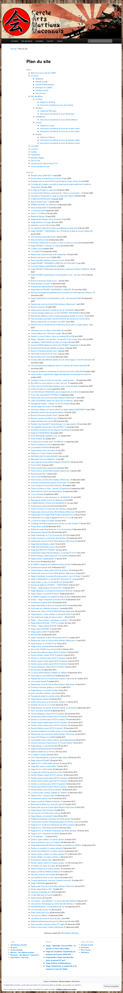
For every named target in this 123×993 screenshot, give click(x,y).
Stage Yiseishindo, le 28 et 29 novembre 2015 (49, 637)
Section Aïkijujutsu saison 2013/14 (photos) (48, 713)
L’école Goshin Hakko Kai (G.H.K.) (44, 163)
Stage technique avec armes (42, 421)
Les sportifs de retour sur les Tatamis (45, 877)
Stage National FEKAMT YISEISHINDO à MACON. (51, 289)
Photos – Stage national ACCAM (43, 625)
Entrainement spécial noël (41, 798)
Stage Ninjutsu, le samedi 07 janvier (45, 593)
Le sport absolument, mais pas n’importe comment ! (51, 880)
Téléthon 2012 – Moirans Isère (43, 795)
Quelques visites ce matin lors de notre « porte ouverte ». (53, 380)
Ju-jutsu (38, 122)
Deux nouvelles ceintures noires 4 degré (48, 924)
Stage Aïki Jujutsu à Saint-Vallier (43, 766)
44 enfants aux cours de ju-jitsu (43, 865)
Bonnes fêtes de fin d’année (42, 356)
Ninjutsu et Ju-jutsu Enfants (41, 453)
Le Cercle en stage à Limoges (42, 520)
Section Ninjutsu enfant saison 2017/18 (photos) (49, 555)
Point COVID (36, 465)
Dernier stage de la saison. (41, 406)
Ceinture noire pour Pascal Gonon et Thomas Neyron (52, 742)
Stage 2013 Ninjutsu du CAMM (43, 737)
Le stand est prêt (37, 210)
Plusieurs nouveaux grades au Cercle (45, 687)
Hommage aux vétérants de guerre (44, 608)
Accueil (13, 48)
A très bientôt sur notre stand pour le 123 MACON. (50, 497)
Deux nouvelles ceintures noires (43, 693)
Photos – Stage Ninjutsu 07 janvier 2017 (46, 587)
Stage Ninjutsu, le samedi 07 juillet (44, 816)
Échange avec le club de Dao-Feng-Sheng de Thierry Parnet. (55, 181)
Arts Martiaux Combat (19, 945)
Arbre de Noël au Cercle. (40, 283)
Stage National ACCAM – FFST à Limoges (47, 623)
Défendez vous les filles (40, 225)
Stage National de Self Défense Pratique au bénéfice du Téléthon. (56, 845)
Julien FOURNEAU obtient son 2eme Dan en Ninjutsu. (52, 400)
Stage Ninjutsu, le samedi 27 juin (43, 643)
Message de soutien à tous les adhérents (47, 500)
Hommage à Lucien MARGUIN (43, 675)
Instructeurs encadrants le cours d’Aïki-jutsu (57, 113)
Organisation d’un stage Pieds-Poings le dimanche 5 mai (53, 514)
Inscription (39, 41)
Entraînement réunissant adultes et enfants (47, 348)
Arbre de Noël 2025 (38, 207)
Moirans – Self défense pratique (22, 952)
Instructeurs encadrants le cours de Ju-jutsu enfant (60, 128)
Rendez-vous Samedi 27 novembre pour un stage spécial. (53, 424)
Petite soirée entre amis (40, 912)
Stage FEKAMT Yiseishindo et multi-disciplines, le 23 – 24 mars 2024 (58, 274)
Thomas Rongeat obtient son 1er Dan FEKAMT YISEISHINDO (55, 313)
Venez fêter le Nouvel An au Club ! (44, 353)
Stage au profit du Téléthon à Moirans (45, 801)
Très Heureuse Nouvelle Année (43, 236)
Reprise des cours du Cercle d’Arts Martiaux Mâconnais (53, 304)
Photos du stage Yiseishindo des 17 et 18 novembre (51, 529)
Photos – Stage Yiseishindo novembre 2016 (48, 599)
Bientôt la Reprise (38, 216)
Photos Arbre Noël (38, 526)
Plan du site (35, 160)
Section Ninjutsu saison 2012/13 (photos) (47, 775)
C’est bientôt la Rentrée (40, 447)
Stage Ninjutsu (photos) (40, 699)
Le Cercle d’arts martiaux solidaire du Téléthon (49, 792)
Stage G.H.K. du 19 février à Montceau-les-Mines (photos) (54, 830)
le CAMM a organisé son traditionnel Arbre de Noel (51, 564)
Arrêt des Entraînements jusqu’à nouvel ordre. (49, 482)
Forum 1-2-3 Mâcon (38, 213)
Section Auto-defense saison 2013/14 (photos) (49, 716)
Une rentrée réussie (38, 681)
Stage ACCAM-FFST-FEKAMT (43, 550)
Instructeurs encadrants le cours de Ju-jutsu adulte (60, 131)
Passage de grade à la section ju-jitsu (45, 696)
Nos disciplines (27, 41)
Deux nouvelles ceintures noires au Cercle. (48, 260)
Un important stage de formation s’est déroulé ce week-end (54, 228)
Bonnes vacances (38, 307)
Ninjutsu (38, 134)
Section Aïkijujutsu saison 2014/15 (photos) (48, 667)
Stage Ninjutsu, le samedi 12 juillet (44, 690)
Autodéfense (40, 116)
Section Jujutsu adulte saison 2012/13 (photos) (49, 781)
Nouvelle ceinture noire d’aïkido (43, 874)
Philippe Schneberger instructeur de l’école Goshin (50, 819)
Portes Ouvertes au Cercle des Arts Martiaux (48, 508)
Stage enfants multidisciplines (42, 558)
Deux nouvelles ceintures (41, 710)
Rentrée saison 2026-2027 (41, 175)
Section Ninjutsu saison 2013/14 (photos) (47, 728)
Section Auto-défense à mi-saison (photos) (47, 851)
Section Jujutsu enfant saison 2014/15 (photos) (49, 661)
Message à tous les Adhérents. (43, 459)
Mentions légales (37, 157)
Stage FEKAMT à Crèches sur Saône (45, 245)
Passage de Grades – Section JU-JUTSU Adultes (50, 403)
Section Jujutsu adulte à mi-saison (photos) (48, 839)
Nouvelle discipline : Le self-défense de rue (47, 906)
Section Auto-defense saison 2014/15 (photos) (49, 652)
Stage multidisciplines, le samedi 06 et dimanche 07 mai (53, 579)
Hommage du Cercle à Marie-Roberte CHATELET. (51, 462)
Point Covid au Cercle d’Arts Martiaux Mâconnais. (50, 470)
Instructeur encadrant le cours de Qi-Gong (56, 105)
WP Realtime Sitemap (69, 933)
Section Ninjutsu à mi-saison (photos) (45, 868)
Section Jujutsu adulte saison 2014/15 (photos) (49, 664)
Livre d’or (50, 41)
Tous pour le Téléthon (39, 915)
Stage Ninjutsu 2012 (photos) (42, 810)
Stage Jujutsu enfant (39, 631)
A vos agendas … (38, 836)
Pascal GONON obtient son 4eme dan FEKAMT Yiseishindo (54, 345)
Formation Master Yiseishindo (42, 266)
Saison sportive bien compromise (44, 468)
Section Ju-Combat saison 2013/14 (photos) (48, 719)
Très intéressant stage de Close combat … (47, 617)
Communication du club (40, 166)
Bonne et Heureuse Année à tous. (44, 280)
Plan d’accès (40, 93)
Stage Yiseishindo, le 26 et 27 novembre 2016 (49, 605)
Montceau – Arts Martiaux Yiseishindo (25, 955)
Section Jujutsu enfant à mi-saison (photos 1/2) (49, 862)
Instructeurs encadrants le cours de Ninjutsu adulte (60, 140)
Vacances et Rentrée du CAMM (43, 892)
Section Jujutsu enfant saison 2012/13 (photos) (49, 778)
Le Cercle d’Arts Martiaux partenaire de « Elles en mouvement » (56, 193)
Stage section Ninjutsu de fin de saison (46, 219)
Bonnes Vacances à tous (40, 257)
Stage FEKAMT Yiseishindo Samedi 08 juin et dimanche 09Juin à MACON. (60, 269)
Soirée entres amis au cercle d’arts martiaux (48, 702)
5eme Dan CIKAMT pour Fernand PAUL (46, 649)
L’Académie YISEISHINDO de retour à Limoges (49, 342)
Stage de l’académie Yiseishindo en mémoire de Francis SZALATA (57, 371)
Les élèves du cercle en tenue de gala (45, 918)
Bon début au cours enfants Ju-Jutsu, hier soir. (49, 383)
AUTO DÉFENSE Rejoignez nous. (44, 435)
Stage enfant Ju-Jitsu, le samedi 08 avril (46, 582)
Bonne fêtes (35, 561)
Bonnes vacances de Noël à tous (44, 418)
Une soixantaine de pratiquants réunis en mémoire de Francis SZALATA (59, 365)
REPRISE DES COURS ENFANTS (45, 456)
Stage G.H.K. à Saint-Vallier (41, 769)
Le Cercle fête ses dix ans (41, 909)
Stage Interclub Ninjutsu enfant (43, 547)
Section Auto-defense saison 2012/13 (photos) (49, 786)
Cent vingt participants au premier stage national (49, 757)
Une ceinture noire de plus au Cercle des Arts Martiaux (52, 903)
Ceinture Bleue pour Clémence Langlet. (46, 333)
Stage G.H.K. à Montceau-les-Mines (45, 827)
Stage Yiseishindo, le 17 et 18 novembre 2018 (49, 535)
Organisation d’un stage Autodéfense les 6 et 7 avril (51, 517)
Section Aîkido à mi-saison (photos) (45, 857)
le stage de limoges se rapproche (44, 190)
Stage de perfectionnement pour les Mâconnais (49, 921)
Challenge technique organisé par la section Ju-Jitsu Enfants (54, 523)
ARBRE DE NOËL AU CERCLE (43, 204)
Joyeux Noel (36, 476)
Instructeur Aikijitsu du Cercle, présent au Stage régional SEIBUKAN (57, 409)
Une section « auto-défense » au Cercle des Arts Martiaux (53, 901)
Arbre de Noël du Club (39, 239)
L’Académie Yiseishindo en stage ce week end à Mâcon (52, 196)
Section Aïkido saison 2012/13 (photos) (46, 789)
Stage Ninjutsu (36, 898)
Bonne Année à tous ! (39, 201)
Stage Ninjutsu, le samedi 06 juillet (44, 745)
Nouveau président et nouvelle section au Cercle (50, 731)
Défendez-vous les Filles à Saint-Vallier (46, 330)
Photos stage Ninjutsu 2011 (41, 889)
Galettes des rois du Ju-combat (43, 704)
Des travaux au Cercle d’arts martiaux (46, 813)
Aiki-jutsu (39, 108)
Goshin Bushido (17, 950)
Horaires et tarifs (41, 90)
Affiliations (39, 78)
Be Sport (14, 947)
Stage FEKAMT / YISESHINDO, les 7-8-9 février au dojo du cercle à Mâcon (60, 231)
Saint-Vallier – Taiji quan (20, 957)
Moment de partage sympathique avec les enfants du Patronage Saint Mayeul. (61, 292)
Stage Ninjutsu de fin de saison (43, 450)
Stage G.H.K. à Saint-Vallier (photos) (45, 763)
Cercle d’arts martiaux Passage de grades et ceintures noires (55, 821)
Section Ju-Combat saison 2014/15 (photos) (48, 658)
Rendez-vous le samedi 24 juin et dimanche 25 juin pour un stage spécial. (59, 324)
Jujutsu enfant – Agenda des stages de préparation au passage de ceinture (60, 374)
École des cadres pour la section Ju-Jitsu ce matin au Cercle (54, 242)
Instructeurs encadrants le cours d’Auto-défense (58, 119)
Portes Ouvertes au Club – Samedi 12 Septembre (50, 488)
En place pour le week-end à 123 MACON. (47, 441)
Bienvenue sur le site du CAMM (43, 73)
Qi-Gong (38, 99)
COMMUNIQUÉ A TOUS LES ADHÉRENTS (48, 503)
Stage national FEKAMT (40, 760)
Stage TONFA (36, 883)
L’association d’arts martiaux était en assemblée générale (53, 740)
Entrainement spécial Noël (41, 286)
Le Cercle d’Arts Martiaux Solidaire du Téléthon (49, 672)
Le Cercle (14, 41)
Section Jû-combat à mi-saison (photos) (46, 848)
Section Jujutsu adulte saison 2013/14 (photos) (49, 722)
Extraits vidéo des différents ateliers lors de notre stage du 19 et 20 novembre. (61, 359)
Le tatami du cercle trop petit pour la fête (46, 772)
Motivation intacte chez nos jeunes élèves (47, 412)
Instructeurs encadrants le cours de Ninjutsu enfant (60, 143)
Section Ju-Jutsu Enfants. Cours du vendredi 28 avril (51, 336)
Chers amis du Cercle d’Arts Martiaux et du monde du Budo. (54, 386)
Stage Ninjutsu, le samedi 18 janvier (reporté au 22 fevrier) (53, 707)
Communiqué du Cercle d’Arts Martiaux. (46, 485)
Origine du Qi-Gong (47, 102)
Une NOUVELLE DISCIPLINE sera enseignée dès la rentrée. (55, 391)
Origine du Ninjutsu (47, 137)
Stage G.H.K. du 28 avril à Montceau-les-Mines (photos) (53, 824)
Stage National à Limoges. (41, 222)
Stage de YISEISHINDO (40, 433)
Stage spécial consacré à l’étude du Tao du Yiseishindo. (52, 310)
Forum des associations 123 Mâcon (45, 394)
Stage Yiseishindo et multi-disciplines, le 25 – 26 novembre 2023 (56, 298)
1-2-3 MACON (36, 251)
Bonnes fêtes (36, 634)
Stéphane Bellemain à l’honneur (43, 751)
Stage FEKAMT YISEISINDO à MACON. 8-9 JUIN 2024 (53, 263)
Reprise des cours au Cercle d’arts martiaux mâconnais (53, 678)
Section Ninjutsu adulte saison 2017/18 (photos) (49, 570)
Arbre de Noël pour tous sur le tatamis (46, 842)
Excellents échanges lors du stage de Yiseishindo (50, 430)
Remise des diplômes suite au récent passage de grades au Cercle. (57, 316)
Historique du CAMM (43, 87)
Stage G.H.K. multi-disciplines (42, 646)
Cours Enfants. (37, 438)
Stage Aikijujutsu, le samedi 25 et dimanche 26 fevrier (52, 590)
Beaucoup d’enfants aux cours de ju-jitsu (47, 804)
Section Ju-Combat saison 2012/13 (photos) (48, 784)
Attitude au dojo (41, 81)
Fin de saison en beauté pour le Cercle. (46, 178)
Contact (59, 41)
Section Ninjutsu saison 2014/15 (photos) (47, 655)
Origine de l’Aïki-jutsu (48, 111)
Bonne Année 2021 (38, 473)
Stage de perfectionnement (41, 748)
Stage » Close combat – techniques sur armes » (50, 620)
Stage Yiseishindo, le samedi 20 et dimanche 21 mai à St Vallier (55, 576)
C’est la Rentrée (37, 494)
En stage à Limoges (38, 754)
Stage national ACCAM (40, 628)
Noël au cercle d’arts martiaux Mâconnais (47, 927)
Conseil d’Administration (44, 84)
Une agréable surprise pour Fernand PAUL (47, 427)
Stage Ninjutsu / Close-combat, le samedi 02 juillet (50, 614)
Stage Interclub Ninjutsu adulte (43, 544)
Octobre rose (36, 248)
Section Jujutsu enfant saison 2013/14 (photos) (49, 725)
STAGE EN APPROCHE (40, 199)
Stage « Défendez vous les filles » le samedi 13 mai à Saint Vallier (56, 339)
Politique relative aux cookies (66, 989)
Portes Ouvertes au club (40, 389)
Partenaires (35, 154)
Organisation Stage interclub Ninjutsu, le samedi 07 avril (52, 552)
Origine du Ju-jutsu (47, 125)
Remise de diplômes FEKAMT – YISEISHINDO (49, 585)
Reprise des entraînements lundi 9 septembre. (49, 254)
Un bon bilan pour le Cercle (41, 895)
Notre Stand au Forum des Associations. (47, 491)
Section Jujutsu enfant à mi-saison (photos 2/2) (49, 854)
